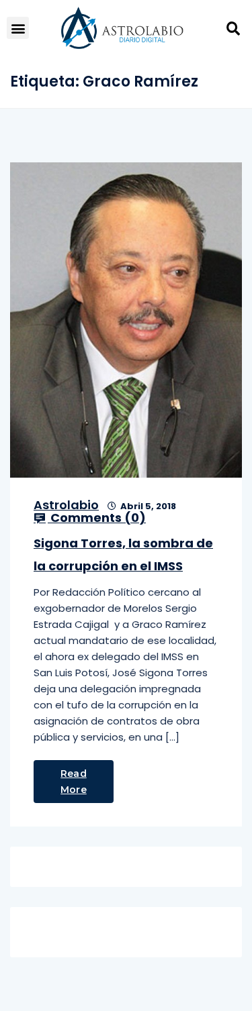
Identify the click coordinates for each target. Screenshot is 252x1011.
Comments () (97, 518)
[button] (18, 28)
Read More (73, 781)
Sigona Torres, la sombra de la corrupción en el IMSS (123, 554)
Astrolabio (66, 505)
